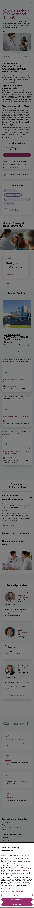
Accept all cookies (17, 904)
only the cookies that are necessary (21, 870)
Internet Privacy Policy (7, 891)
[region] (17, 874)
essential (25, 857)
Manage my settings (17, 895)
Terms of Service (20, 891)
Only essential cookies (17, 899)
